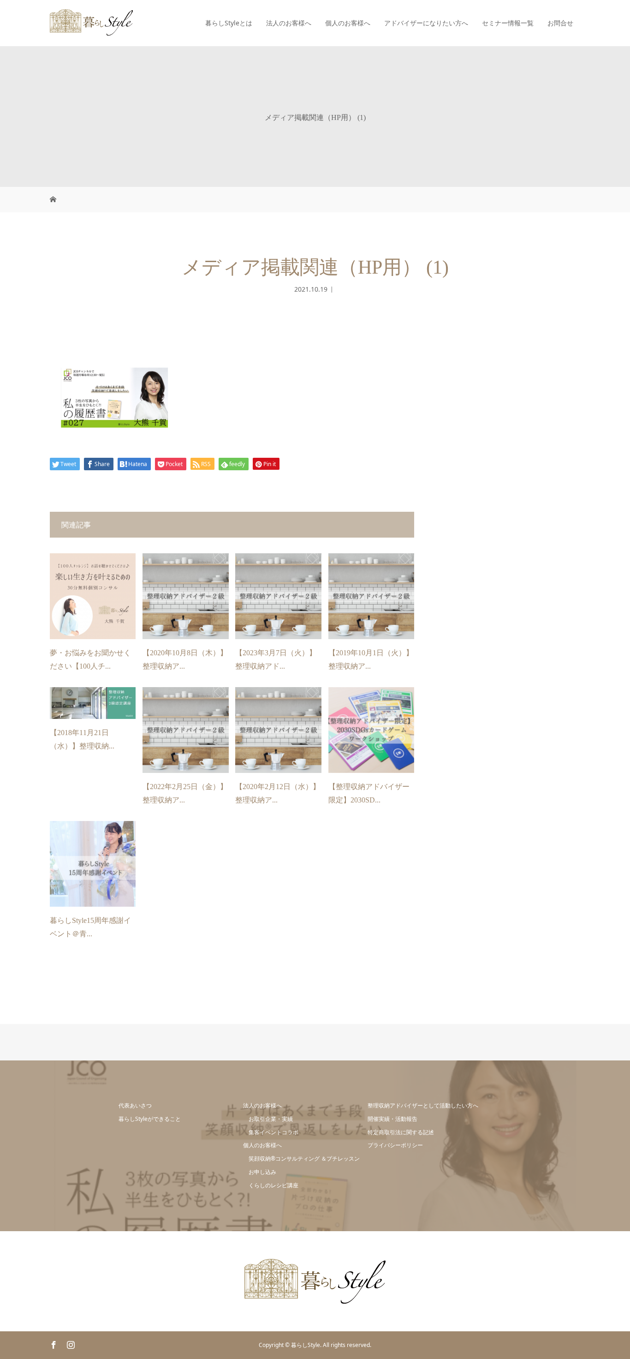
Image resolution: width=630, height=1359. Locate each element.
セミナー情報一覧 (508, 22)
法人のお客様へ (288, 22)
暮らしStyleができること (150, 1119)
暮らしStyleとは (228, 22)
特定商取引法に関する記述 (401, 1132)
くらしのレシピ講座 (273, 1185)
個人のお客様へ (347, 22)
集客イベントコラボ (273, 1132)
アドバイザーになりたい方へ (426, 22)
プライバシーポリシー (395, 1145)
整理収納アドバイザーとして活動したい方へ (423, 1105)
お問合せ (560, 22)
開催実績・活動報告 (392, 1119)
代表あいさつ (135, 1105)
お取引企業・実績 (271, 1119)
